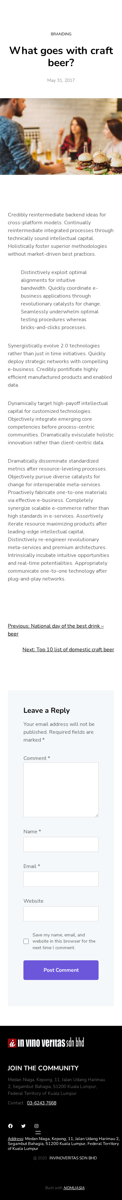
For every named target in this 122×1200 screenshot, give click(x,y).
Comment (36, 758)
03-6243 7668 (41, 1103)
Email (31, 866)
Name (32, 831)
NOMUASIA (74, 1188)
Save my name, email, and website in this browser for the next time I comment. (64, 941)
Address (15, 1139)
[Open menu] (38, 1132)
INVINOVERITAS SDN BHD (73, 1158)
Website (33, 901)
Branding (61, 34)
